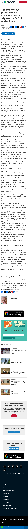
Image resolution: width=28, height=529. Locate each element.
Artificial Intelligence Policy (8, 490)
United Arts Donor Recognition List (10, 508)
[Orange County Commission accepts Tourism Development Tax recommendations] (5, 371)
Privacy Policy (6, 496)
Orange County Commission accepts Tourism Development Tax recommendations (18, 372)
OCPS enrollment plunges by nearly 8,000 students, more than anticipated (18, 383)
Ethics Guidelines (6, 487)
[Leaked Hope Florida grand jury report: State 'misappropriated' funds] (5, 351)
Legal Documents (6, 484)
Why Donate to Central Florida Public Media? (14, 405)
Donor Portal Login (7, 505)
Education (13, 379)
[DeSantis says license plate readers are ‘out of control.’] (5, 361)
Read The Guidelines (14, 432)
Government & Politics (16, 348)
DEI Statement (6, 493)
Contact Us (5, 481)
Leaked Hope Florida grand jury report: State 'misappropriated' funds (18, 352)
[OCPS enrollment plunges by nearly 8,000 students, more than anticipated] (5, 382)
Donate (24, 2)
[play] (2, 527)
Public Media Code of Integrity (14, 444)
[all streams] (26, 527)
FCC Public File (6, 502)
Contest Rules (6, 499)
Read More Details (14, 448)
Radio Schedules (6, 476)
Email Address (6, 333)
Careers (4, 479)
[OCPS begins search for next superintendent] (5, 392)
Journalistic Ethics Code (14, 428)
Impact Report (6, 511)
